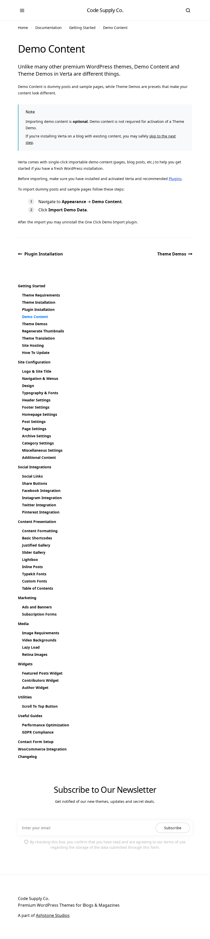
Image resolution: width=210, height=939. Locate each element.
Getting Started (82, 27)
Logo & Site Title (36, 371)
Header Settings (36, 400)
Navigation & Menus (40, 378)
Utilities (25, 697)
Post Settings (34, 421)
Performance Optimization (45, 725)
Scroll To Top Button (40, 706)
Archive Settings (36, 435)
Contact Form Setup (36, 741)
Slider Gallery (33, 552)
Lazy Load (31, 647)
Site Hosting (33, 345)
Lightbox (30, 559)
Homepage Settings (39, 414)
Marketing (27, 597)
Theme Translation (38, 338)
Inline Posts (32, 566)
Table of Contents (37, 588)
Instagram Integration (42, 497)
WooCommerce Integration (42, 749)
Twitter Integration (39, 504)
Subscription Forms (39, 614)
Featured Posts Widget (42, 673)
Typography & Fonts (40, 392)
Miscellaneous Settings (42, 450)
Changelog (27, 756)
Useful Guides (30, 715)
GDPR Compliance (38, 732)
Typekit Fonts (34, 573)
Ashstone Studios (53, 915)
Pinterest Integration (40, 512)
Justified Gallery (36, 545)
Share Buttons (34, 483)
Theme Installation (38, 302)
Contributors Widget (40, 680)
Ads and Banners (37, 607)
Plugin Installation (43, 254)
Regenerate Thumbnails (43, 331)
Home (23, 27)
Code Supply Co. (105, 10)
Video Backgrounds (39, 640)
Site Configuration (34, 362)
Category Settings (38, 443)
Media (23, 623)
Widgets (25, 663)
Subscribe (172, 827)
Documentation (48, 27)
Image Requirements (40, 632)
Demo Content (115, 27)
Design (28, 385)
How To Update (35, 352)
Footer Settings (35, 407)
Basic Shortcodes (37, 538)
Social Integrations (34, 466)
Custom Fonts (34, 581)
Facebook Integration (41, 490)
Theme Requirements (41, 295)
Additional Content (39, 457)
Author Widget (35, 687)
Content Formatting (40, 530)
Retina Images (34, 654)
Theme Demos (171, 254)
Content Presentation (37, 521)
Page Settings (34, 428)
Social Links (32, 476)
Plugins (175, 178)
